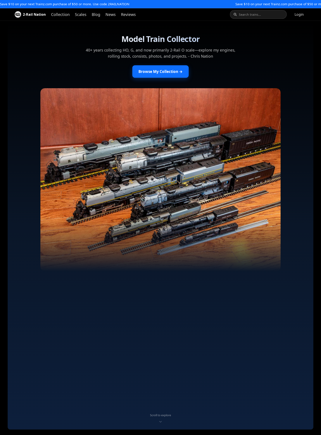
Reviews (128, 14)
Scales (80, 14)
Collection (60, 14)
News (110, 14)
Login (299, 14)
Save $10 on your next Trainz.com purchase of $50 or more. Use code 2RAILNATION (64, 4)
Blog (96, 14)
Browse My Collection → (160, 71)
